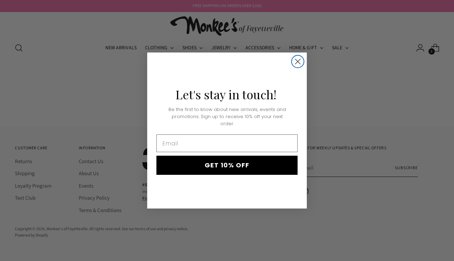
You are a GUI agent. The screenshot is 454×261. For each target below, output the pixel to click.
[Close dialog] (298, 61)
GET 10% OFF (227, 165)
